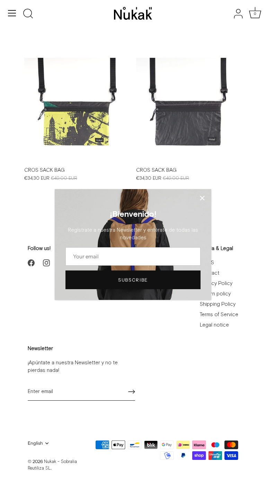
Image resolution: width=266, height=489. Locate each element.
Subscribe (133, 280)
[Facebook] (31, 262)
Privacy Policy (216, 283)
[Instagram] (46, 262)
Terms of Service (219, 314)
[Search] (28, 14)
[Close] (202, 198)
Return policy (215, 293)
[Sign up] (131, 391)
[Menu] (12, 13)
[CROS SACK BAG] (76, 110)
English (35, 443)
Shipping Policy (218, 304)
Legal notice (214, 325)
